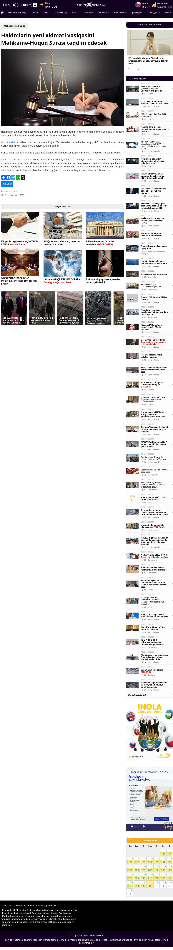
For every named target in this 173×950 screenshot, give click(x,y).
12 (143, 868)
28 (157, 884)
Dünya (45, 12)
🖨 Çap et (7, 183)
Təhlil (73, 12)
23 (170, 876)
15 (163, 868)
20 (150, 876)
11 (137, 868)
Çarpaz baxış (61, 12)
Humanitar (119, 12)
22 (163, 876)
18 (137, 876)
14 (156, 868)
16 (170, 868)
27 (151, 884)
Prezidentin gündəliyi (16, 12)
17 (130, 876)
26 (143, 884)
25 (137, 884)
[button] (62, 87)
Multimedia (102, 12)
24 (130, 884)
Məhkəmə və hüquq (14, 25)
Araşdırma (88, 12)
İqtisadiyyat (136, 12)
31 (131, 892)
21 (156, 876)
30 (170, 884)
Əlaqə (166, 12)
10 (130, 868)
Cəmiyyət (153, 12)
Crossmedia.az (9, 142)
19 (143, 876)
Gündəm (34, 12)
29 (164, 884)
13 (150, 868)
